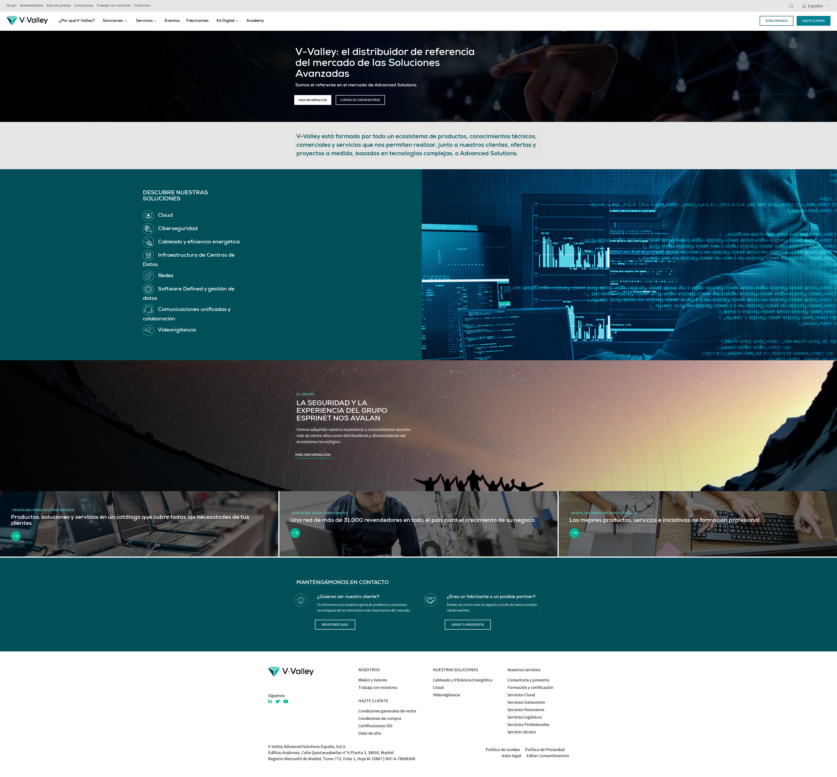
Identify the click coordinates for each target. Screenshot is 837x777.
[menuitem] (77, 21)
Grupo (12, 6)
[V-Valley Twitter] (278, 701)
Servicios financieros (525, 709)
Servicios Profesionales (528, 724)
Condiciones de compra (379, 718)
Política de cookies (503, 749)
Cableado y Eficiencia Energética (462, 680)
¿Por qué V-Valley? (77, 21)
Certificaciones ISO (375, 725)
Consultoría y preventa (528, 680)
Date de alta (369, 733)
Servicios (144, 21)
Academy (255, 21)
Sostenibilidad (31, 6)
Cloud (438, 687)
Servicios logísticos (524, 717)
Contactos (142, 6)
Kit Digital (225, 21)
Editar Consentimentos (548, 755)
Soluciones (113, 21)
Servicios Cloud (521, 694)
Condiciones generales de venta (387, 711)
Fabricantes (197, 21)
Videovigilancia (446, 694)
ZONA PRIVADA (777, 21)
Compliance (83, 6)
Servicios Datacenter (526, 702)
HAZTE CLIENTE (813, 21)
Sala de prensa (58, 6)
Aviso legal (511, 755)
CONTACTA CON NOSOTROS (360, 100)
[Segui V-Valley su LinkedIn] (270, 701)
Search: (791, 6)
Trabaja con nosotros (114, 6)
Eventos (172, 21)
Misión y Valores (372, 680)
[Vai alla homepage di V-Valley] (27, 20)
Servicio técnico (521, 731)
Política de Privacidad (545, 749)
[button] (815, 6)
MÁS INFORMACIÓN (313, 100)
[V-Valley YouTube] (285, 701)
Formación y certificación (530, 687)
